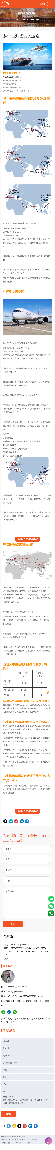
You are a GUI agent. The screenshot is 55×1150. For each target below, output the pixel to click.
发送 (13, 924)
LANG (43, 4)
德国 (38, 20)
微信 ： (7, 958)
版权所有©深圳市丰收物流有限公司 (15, 1136)
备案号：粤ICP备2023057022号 (13, 1140)
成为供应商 (5, 1143)
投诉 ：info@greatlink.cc (12, 991)
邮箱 (29, 1143)
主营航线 (24, 20)
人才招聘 (33, 1140)
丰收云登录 (19, 1143)
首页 (17, 20)
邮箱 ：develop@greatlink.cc (16, 945)
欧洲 (32, 20)
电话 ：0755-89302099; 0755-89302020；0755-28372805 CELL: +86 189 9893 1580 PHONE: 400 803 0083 (28, 951)
